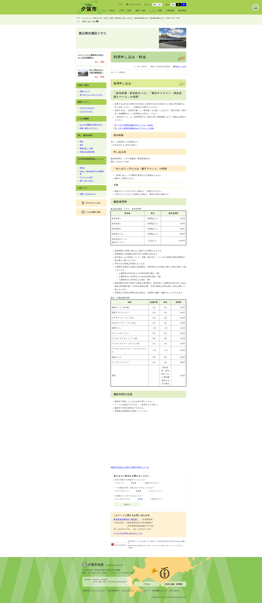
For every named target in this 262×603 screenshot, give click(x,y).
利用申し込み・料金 (89, 21)
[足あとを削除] (97, 21)
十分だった (120, 483)
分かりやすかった (122, 491)
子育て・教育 (125, 10)
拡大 (159, 4)
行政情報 (170, 10)
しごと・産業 (156, 10)
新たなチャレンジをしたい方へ (91, 95)
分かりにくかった (156, 491)
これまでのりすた (86, 111)
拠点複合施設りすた (142, 18)
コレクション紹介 (86, 177)
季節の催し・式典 (86, 148)
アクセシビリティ (128, 590)
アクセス (147, 584)
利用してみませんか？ (88, 194)
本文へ (121, 4)
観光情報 (182, 10)
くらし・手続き (108, 10)
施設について (83, 102)
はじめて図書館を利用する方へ (91, 125)
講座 (81, 141)
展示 (81, 145)
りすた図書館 (83, 119)
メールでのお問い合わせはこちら (128, 533)
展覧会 (82, 168)
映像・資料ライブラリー (89, 128)
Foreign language (135, 4)
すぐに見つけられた (123, 499)
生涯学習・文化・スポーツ (124, 18)
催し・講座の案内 (85, 135)
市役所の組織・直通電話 (173, 584)
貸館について (85, 91)
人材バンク (82, 188)
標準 (154, 4)
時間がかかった (157, 499)
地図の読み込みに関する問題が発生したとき (130, 467)
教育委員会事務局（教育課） (126, 519)
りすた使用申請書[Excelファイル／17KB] (136, 128)
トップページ (86, 18)
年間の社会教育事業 (87, 152)
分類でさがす (97, 18)
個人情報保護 (113, 590)
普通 (134, 483)
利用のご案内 (83, 85)
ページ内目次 (119, 72)
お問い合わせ (174, 590)
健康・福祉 (140, 10)
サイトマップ (144, 590)
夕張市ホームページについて (94, 590)
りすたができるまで (87, 108)
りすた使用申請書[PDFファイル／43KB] (135, 125)
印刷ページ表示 (181, 66)
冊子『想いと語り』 (87, 181)
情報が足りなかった (152, 483)
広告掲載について (159, 590)
